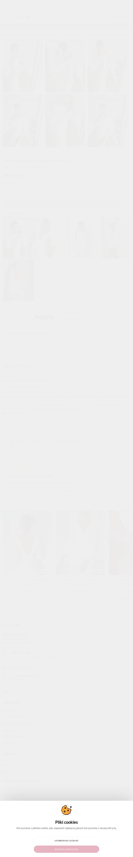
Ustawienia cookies (66, 840)
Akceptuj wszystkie (66, 849)
